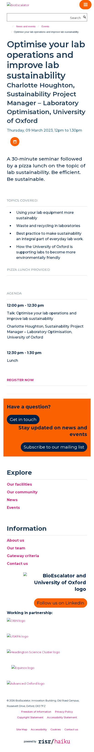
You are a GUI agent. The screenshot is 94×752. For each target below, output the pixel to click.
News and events (26, 26)
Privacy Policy (64, 711)
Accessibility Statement (62, 717)
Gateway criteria (23, 556)
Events (45, 26)
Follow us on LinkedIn (60, 603)
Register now (20, 380)
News (12, 500)
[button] (85, 4)
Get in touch (23, 419)
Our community (22, 492)
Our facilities (19, 484)
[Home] (10, 26)
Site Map (21, 729)
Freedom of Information (36, 711)
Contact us (17, 563)
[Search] (84, 17)
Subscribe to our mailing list (54, 447)
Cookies (55, 729)
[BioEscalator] (18, 3)
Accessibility (39, 729)
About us (15, 540)
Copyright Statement (30, 717)
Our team (16, 548)
